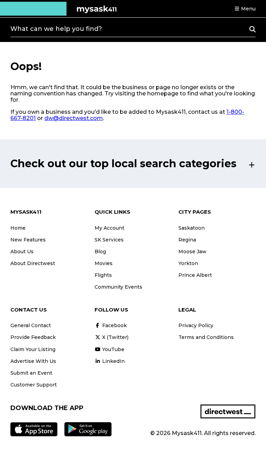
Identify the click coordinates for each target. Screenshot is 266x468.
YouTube (112, 349)
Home (18, 228)
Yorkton (188, 263)
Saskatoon (191, 228)
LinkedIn (113, 361)
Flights (103, 275)
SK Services (109, 240)
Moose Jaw (192, 251)
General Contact (30, 325)
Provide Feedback (33, 337)
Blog (100, 251)
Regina (187, 240)
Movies (104, 263)
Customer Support (33, 385)
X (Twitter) (114, 337)
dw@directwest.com (73, 118)
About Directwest (32, 263)
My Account (109, 228)
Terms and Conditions (206, 337)
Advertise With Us (33, 361)
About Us (22, 251)
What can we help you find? (56, 29)
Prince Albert (195, 275)
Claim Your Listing (32, 349)
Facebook (114, 325)
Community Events (118, 287)
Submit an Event (31, 373)
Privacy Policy (195, 325)
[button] (245, 8)
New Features (28, 240)
